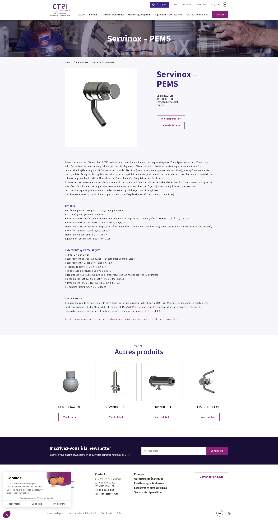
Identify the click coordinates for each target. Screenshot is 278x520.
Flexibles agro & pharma (140, 14)
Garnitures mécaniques (112, 14)
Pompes (93, 14)
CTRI (175, 4)
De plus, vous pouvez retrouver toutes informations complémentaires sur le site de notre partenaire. (121, 319)
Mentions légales (55, 513)
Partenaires (202, 4)
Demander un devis (211, 477)
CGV (119, 513)
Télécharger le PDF (171, 118)
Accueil (81, 14)
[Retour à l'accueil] (60, 10)
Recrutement (186, 4)
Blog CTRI (215, 4)
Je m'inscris (217, 450)
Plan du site (106, 513)
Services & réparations (196, 14)
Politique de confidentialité (82, 513)
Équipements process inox (168, 14)
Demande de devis (170, 125)
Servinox (143, 306)
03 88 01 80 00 (106, 490)
